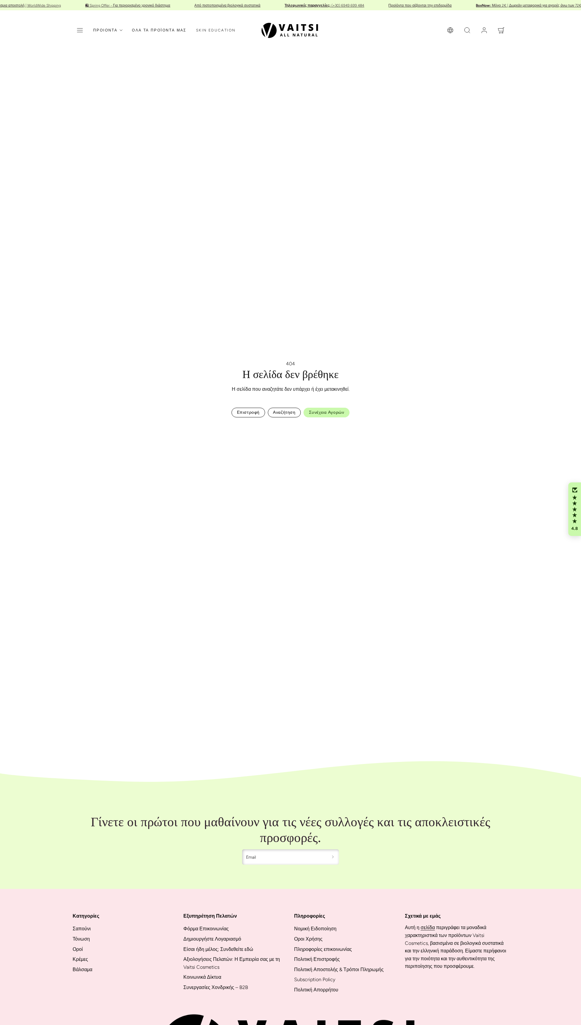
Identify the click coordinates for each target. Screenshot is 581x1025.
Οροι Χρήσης (308, 939)
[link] (450, 30)
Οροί (78, 949)
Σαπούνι (82, 929)
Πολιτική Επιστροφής (317, 959)
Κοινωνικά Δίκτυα (202, 977)
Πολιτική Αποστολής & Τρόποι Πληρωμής (339, 969)
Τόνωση (81, 939)
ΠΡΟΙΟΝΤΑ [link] (105, 30)
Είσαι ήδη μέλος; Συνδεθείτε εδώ (218, 949)
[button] (80, 30)
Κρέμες (80, 959)
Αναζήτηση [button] (284, 412)
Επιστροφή (248, 412)
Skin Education (216, 30)
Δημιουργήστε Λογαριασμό (212, 939)
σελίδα (428, 927)
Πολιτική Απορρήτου (316, 990)
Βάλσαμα (82, 969)
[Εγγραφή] (333, 857)
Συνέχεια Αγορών (326, 412)
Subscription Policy (314, 979)
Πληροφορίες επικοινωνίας (323, 949)
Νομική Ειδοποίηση (315, 929)
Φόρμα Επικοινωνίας (206, 929)
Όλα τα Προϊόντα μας (159, 30)
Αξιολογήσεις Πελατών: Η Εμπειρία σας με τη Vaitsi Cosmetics (231, 963)
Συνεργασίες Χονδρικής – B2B (215, 987)
